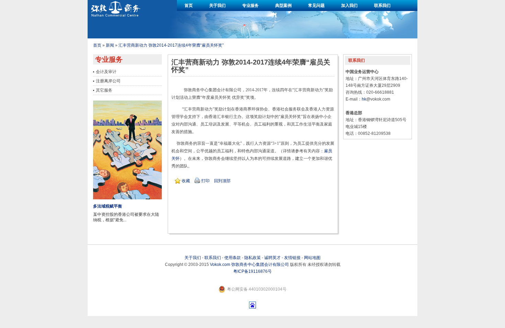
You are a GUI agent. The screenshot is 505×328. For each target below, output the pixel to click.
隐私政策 (252, 257)
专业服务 (250, 5)
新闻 (110, 45)
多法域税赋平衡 (107, 206)
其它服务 (104, 90)
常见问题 (316, 5)
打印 (205, 180)
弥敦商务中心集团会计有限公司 (260, 264)
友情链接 (292, 257)
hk (364, 99)
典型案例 (283, 5)
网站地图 (312, 257)
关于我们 (217, 5)
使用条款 (232, 257)
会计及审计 (106, 71)
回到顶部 (222, 180)
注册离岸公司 (108, 81)
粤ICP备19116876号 (252, 271)
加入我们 (349, 5)
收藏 (186, 180)
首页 (188, 5)
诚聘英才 (272, 257)
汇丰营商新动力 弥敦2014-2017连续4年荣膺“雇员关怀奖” (171, 45)
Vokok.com (220, 264)
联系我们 (382, 5)
